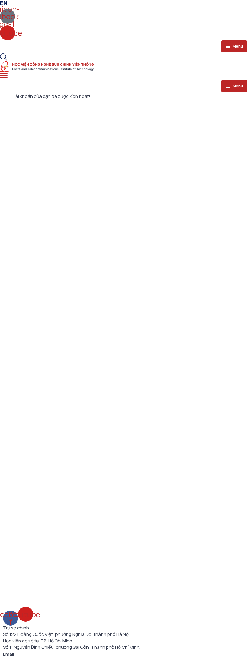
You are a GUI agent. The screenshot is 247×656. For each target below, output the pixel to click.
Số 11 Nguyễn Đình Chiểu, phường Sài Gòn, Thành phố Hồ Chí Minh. (71, 647)
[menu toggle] (4, 76)
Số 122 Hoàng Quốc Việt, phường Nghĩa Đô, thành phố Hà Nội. (66, 634)
